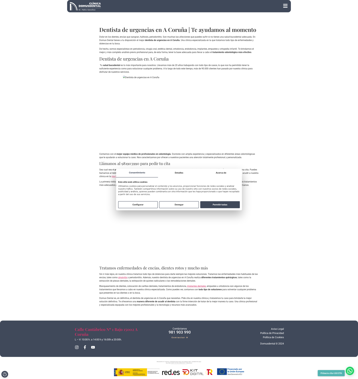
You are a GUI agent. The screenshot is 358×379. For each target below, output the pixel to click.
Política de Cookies (273, 337)
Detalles (179, 173)
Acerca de (221, 173)
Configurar (137, 204)
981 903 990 (180, 332)
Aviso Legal (277, 328)
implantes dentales (196, 286)
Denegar (179, 204)
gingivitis (122, 277)
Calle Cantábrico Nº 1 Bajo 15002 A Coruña (106, 332)
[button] (196, 6)
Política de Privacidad (272, 333)
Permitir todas (220, 204)
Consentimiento (137, 172)
